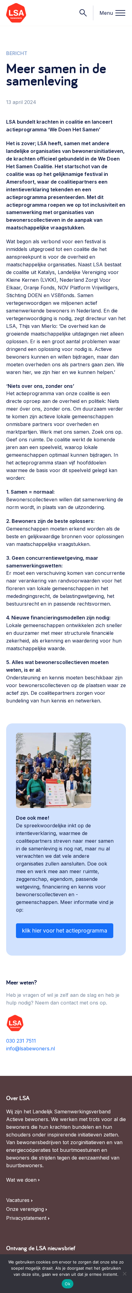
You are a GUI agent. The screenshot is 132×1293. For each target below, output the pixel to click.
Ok (67, 1283)
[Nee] (124, 1274)
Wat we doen (21, 1180)
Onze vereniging (25, 1209)
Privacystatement (26, 1218)
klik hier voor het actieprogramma (64, 930)
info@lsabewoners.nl (30, 1048)
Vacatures (17, 1200)
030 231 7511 (21, 1041)
